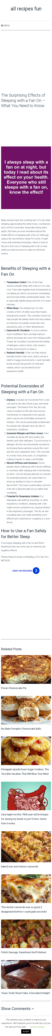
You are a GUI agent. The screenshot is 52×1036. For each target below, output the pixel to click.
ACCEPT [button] (26, 1031)
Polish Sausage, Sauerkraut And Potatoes (23, 952)
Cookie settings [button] (37, 1027)
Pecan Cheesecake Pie (13, 688)
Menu (7, 25)
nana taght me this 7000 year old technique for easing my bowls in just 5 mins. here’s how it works (24, 819)
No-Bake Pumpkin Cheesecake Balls (21, 728)
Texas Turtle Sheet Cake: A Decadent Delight (25, 993)
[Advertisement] (26, 62)
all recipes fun (26, 8)
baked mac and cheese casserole (19, 866)
